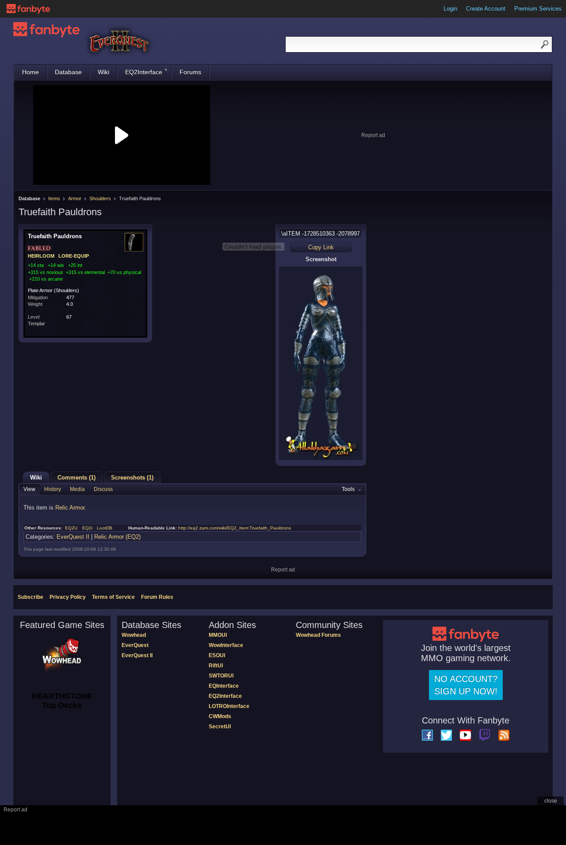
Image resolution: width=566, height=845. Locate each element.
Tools (348, 489)
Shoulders (100, 198)
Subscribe (30, 597)
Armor (74, 198)
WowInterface (226, 645)
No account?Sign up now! (465, 685)
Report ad (373, 135)
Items (54, 198)
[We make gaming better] (28, 9)
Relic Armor (69, 507)
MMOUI (218, 635)
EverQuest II (73, 536)
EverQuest (135, 645)
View (29, 489)
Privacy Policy (68, 597)
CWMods (220, 716)
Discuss (103, 489)
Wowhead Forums (318, 635)
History (52, 489)
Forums (190, 72)
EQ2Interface (143, 72)
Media (77, 489)
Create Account (485, 8)
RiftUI (216, 665)
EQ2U (71, 527)
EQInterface (224, 686)
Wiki (103, 72)
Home (30, 72)
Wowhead (134, 635)
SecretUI (220, 726)
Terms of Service (113, 597)
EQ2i (87, 527)
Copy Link (321, 247)
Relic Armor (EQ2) (117, 536)
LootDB (104, 527)
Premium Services (538, 8)
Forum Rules (157, 597)
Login (450, 8)
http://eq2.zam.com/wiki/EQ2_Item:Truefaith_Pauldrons (234, 527)
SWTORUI (221, 676)
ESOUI (217, 655)
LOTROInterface (229, 706)
